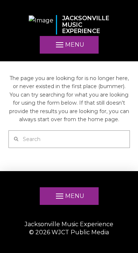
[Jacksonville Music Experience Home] (41, 25)
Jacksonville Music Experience (69, 224)
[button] (69, 45)
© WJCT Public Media (69, 232)
